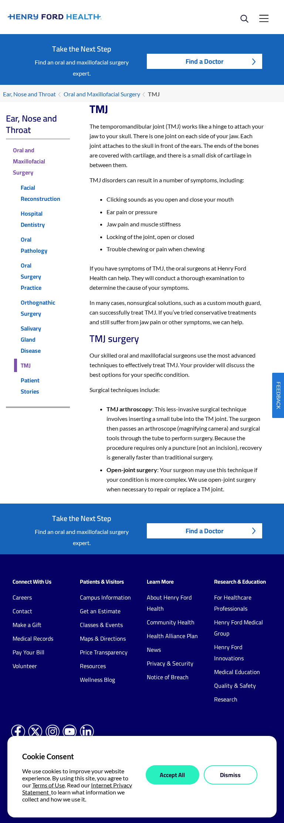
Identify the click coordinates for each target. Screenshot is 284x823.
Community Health (171, 622)
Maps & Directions (103, 638)
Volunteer (25, 665)
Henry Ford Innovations (229, 652)
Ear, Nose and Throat (29, 93)
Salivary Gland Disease (31, 339)
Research (225, 699)
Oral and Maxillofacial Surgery (102, 93)
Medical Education (237, 671)
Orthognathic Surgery (38, 308)
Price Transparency (104, 652)
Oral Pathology (34, 245)
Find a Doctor (204, 61)
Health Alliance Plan (172, 635)
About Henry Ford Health (169, 603)
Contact (22, 611)
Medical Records (33, 638)
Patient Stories (30, 386)
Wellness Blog (97, 679)
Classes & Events (101, 624)
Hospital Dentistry (33, 219)
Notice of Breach (168, 677)
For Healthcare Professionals (232, 603)
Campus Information (105, 597)
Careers (22, 597)
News (154, 649)
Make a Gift (27, 624)
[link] (75, 17)
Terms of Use (48, 785)
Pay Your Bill (28, 652)
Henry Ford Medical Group (238, 628)
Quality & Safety (235, 685)
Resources (93, 665)
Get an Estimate (100, 611)
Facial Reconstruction (40, 193)
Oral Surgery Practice (31, 276)
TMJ (26, 365)
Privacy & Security (170, 663)
